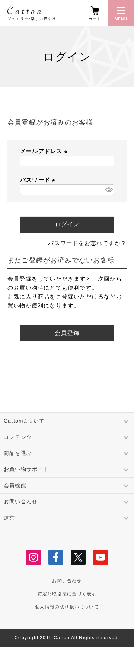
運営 (9, 518)
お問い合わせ (21, 501)
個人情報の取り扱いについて (67, 606)
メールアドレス (45, 151)
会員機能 (15, 485)
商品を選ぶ (18, 453)
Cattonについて (24, 421)
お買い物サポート (26, 469)
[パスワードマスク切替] (108, 190)
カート (95, 19)
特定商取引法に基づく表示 (67, 593)
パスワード (39, 179)
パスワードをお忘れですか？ (87, 243)
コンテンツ (18, 437)
